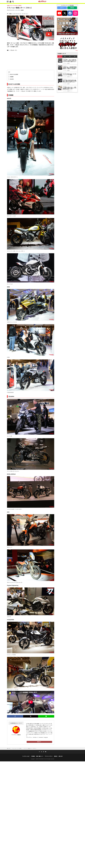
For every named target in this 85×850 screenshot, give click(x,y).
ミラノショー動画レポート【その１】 (30, 748)
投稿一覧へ (39, 741)
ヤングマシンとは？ (26, 756)
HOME (9, 748)
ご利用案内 (33, 756)
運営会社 (55, 756)
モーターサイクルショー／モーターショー (20, 13)
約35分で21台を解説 (13, 74)
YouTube (35, 737)
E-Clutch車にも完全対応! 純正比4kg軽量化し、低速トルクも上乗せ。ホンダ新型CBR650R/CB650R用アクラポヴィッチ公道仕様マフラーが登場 (69, 81)
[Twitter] (30, 716)
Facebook (41, 737)
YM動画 (10, 13)
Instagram (46, 737)
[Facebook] (15, 716)
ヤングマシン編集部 (20, 10)
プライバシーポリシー (49, 756)
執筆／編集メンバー (39, 756)
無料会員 (72, 7)
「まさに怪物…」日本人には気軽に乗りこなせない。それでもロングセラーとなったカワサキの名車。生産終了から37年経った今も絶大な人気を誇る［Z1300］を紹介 (69, 60)
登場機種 (11, 76)
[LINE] (46, 716)
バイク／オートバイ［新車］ (17, 748)
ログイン (62, 7)
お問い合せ (61, 756)
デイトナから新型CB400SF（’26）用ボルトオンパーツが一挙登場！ (69, 74)
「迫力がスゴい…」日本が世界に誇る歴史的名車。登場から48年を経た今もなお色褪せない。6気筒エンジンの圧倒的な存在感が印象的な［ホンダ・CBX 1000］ (70, 67)
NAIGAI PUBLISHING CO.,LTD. (41, 758)
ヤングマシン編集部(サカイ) (67, 76)
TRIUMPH (11, 79)
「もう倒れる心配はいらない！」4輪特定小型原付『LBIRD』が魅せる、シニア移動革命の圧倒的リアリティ (69, 88)
